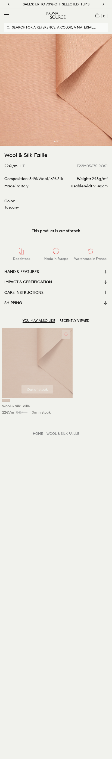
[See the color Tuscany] (6, 400)
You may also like (39, 321)
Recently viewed (74, 321)
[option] (56, 90)
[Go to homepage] (56, 15)
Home (38, 434)
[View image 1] (54, 141)
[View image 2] (57, 141)
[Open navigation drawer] (6, 15)
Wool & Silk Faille (62, 434)
